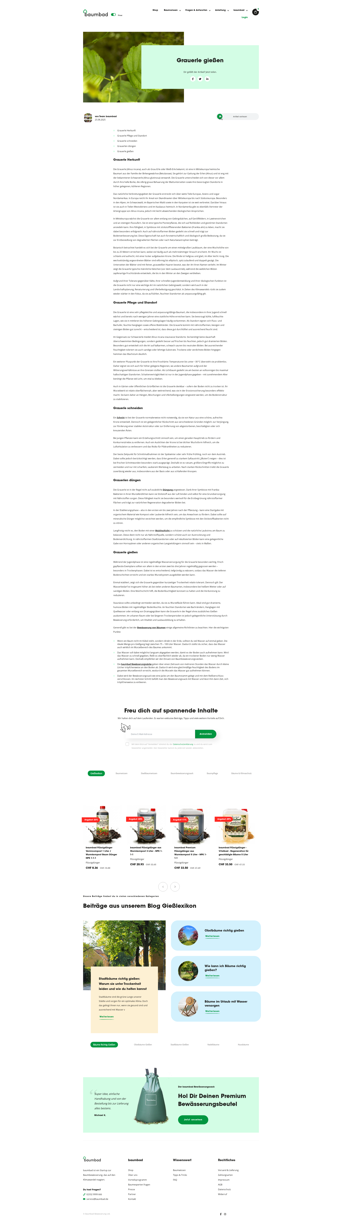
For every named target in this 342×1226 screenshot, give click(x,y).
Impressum (224, 1179)
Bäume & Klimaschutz (241, 773)
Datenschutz (224, 1189)
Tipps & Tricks (180, 1175)
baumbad (239, 10)
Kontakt (132, 1199)
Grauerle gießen (125, 151)
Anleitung (220, 10)
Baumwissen (171, 10)
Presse (131, 1189)
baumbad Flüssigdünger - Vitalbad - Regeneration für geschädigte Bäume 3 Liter (233, 851)
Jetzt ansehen (193, 1120)
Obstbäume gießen (143, 1044)
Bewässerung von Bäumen (151, 627)
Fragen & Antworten (196, 10)
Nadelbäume (213, 1044)
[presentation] (163, 886)
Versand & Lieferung (228, 1170)
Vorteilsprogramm (137, 1179)
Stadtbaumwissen (149, 773)
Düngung (168, 489)
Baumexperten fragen (139, 1184)
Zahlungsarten (225, 1175)
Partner (132, 1194)
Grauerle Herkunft (126, 130)
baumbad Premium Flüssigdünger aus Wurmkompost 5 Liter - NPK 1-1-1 (146, 853)
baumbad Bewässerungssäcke (136, 664)
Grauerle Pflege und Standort (132, 135)
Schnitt (121, 417)
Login (245, 17)
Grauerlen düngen (126, 146)
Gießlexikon (96, 773)
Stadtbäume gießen (180, 1044)
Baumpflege (212, 773)
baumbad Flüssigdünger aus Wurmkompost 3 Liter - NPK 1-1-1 (102, 851)
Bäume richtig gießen (104, 1044)
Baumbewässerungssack (182, 773)
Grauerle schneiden (127, 140)
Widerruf (222, 1194)
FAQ (175, 1179)
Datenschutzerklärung (183, 744)
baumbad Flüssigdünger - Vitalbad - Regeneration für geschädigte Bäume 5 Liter (189, 851)
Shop (155, 10)
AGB (220, 1184)
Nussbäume (243, 1044)
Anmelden (206, 734)
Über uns (132, 1175)
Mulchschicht (162, 530)
